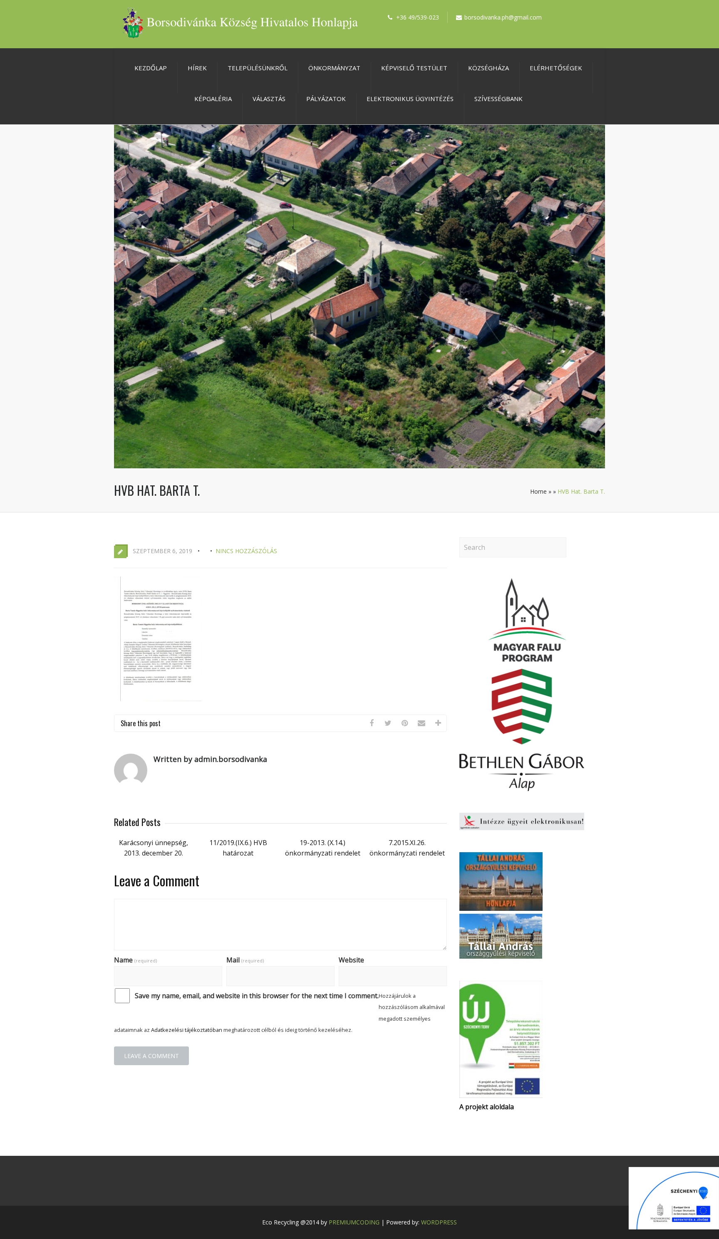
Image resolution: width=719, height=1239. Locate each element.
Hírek (197, 68)
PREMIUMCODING (354, 1222)
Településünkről (258, 68)
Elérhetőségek (556, 68)
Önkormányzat (334, 68)
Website (351, 959)
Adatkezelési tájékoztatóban (186, 1030)
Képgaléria (213, 98)
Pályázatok (326, 98)
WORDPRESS (439, 1222)
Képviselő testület (414, 68)
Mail (245, 959)
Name (135, 959)
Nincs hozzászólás (246, 551)
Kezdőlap (150, 68)
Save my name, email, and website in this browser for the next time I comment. (257, 995)
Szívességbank (498, 98)
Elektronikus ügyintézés (410, 98)
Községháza (488, 68)
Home (538, 491)
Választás (269, 98)
